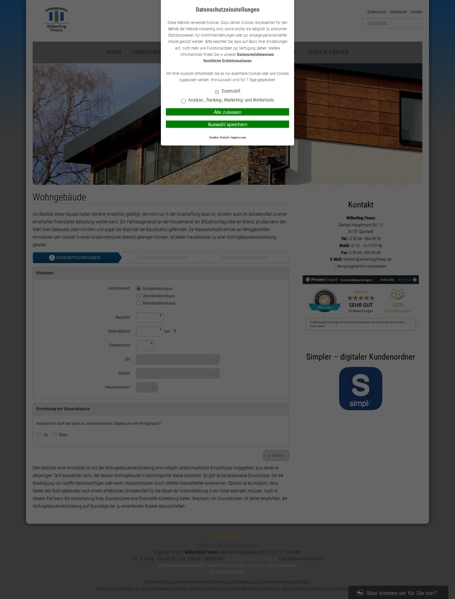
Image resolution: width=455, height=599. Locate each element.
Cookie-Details (219, 137)
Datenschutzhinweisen (255, 54)
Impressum (238, 137)
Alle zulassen (227, 112)
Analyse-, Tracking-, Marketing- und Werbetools (230, 100)
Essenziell (230, 91)
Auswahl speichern (227, 124)
